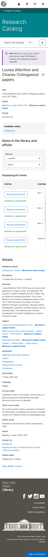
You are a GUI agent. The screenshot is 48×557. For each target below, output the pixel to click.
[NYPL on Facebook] (24, 497)
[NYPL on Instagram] (36, 497)
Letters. (5, 358)
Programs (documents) (12, 365)
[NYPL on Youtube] (42, 497)
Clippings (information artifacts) (16, 355)
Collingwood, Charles (11, 270)
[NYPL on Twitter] (30, 497)
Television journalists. (11, 340)
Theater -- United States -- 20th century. (20, 343)
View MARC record (11, 466)
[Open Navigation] (43, 4)
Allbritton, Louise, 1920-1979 (14, 105)
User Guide (27, 53)
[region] (24, 214)
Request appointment (16, 194)
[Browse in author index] (33, 270)
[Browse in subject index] (34, 340)
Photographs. (8, 361)
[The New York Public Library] (3, 4)
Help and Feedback (37, 554)
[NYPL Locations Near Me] (27, 4)
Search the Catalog (14, 42)
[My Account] (19, 4)
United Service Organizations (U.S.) (17, 325)
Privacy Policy (39, 507)
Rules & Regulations (36, 512)
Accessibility (39, 503)
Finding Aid (7, 444)
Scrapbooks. (7, 368)
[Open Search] (35, 4)
